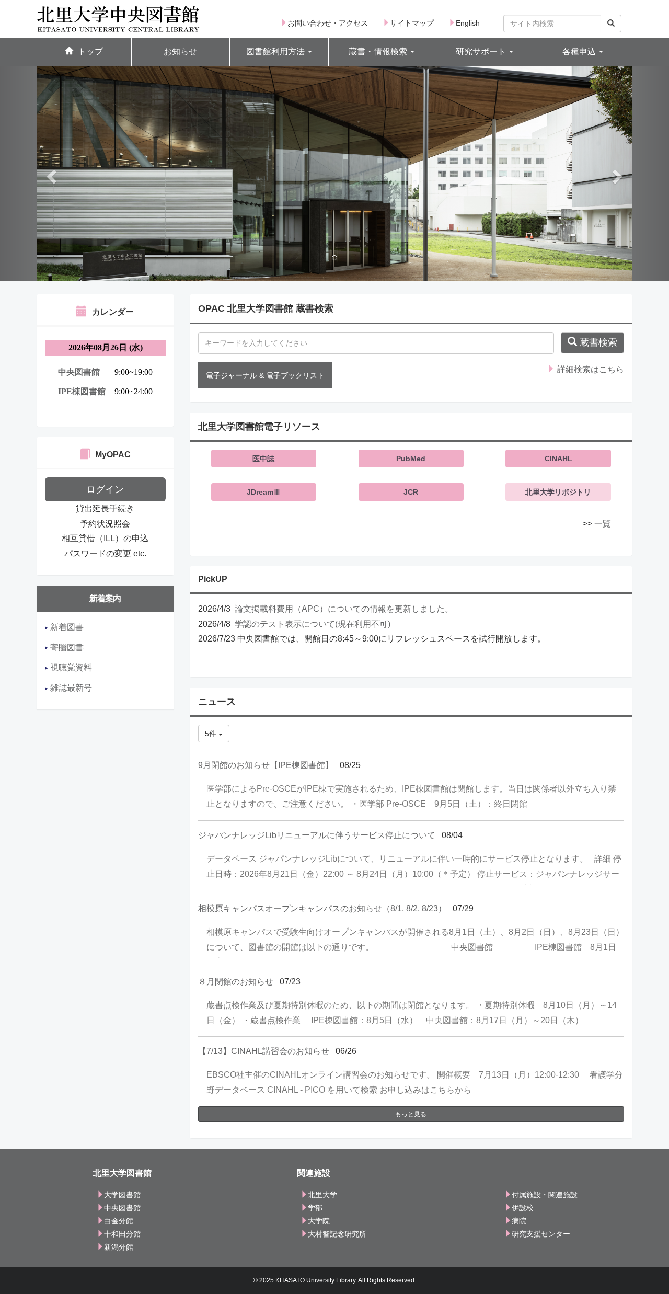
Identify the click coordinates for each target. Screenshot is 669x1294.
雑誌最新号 (70, 687)
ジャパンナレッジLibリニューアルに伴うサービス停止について (316, 835)
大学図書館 (122, 1194)
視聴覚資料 (70, 667)
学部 (315, 1208)
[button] (279, 52)
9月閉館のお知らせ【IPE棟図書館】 (265, 765)
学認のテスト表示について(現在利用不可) (312, 624)
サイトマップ (412, 23)
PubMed (410, 458)
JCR (410, 492)
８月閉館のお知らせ (235, 981)
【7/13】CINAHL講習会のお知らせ (263, 1051)
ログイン (105, 489)
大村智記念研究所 (337, 1234)
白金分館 (118, 1221)
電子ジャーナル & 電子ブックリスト (265, 375)
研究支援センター (541, 1234)
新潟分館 (118, 1247)
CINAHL (558, 458)
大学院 (319, 1221)
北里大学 (322, 1194)
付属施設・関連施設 (545, 1194)
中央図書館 (122, 1208)
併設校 (523, 1208)
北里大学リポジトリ (558, 492)
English (468, 23)
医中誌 (263, 458)
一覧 (602, 523)
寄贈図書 (66, 647)
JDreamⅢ (264, 492)
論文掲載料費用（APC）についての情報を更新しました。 (344, 608)
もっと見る (410, 1114)
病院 (519, 1221)
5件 (211, 733)
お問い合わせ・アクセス (327, 23)
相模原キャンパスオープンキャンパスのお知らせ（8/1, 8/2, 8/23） (322, 908)
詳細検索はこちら (589, 369)
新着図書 (66, 627)
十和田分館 (122, 1234)
